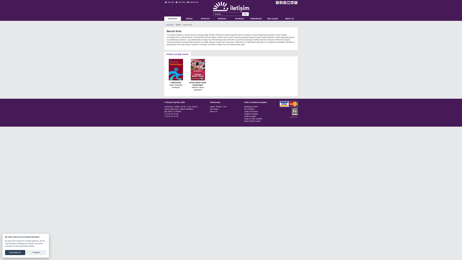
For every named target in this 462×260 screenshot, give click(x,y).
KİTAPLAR (205, 18)
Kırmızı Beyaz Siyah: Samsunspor (197, 83)
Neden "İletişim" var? (218, 106)
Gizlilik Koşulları (250, 116)
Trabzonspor (175, 82)
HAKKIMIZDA (256, 18)
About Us (213, 111)
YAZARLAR (239, 18)
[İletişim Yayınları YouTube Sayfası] (288, 2)
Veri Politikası (249, 109)
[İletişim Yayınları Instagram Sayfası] (285, 2)
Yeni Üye (170, 2)
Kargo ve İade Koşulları (253, 118)
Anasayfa (169, 24)
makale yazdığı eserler (177, 54)
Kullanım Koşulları (251, 114)
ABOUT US (289, 18)
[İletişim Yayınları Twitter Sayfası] (277, 2)
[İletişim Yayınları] (231, 6)
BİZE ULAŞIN (272, 18)
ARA (245, 14)
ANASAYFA (172, 18)
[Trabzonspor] (176, 69)
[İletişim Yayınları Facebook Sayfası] (281, 2)
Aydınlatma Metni (251, 106)
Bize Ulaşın (214, 109)
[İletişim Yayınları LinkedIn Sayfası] (292, 2)
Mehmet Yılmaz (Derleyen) (198, 88)
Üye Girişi (181, 2)
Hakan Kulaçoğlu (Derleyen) (175, 86)
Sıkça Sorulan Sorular (252, 121)
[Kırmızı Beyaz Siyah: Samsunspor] (198, 69)
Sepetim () (193, 2)
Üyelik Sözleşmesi (251, 111)
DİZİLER (189, 18)
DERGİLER (222, 18)
